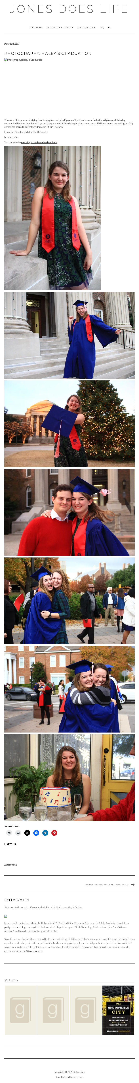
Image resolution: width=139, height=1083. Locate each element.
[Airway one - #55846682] (21, 1010)
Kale (58, 1077)
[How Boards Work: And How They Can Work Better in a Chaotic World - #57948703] (86, 1010)
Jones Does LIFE (69, 9)
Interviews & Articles (60, 28)
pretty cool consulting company (19, 927)
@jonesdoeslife (34, 951)
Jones (14, 865)
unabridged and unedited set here (39, 142)
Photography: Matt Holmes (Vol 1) (107, 884)
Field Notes (36, 28)
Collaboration (87, 28)
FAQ (102, 28)
